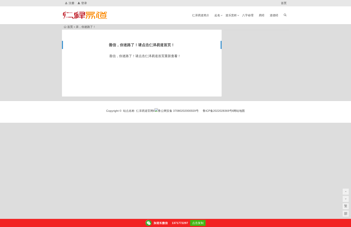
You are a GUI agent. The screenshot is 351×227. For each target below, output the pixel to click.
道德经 (274, 15)
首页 (284, 3)
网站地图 (239, 110)
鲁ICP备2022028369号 (217, 110)
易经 (261, 15)
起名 (217, 15)
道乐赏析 (231, 15)
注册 (71, 3)
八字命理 (248, 15)
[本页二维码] (345, 213)
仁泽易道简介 (200, 15)
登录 (84, 3)
